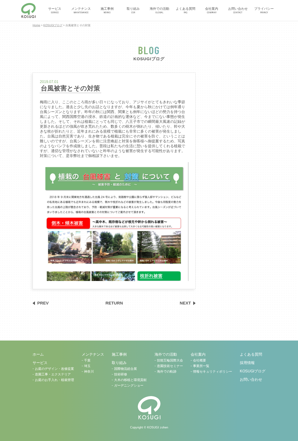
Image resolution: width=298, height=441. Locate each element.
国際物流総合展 (125, 369)
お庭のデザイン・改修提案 (54, 369)
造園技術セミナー (170, 366)
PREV (43, 303)
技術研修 (120, 374)
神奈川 (89, 371)
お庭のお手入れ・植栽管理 (54, 380)
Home (36, 25)
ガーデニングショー (128, 385)
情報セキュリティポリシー (212, 371)
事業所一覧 (201, 366)
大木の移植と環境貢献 (130, 380)
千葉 (87, 360)
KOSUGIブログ (52, 25)
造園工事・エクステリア (53, 374)
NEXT (185, 303)
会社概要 (199, 360)
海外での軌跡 (166, 371)
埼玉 (87, 366)
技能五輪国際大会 (170, 360)
